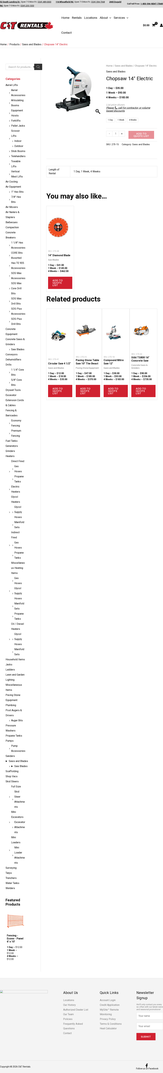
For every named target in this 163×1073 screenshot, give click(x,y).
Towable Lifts (16, 164)
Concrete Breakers (11, 235)
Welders (10, 888)
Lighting (10, 679)
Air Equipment (13, 186)
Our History (69, 1004)
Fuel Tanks (12, 440)
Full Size (16, 786)
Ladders (10, 669)
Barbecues (12, 222)
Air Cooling (12, 181)
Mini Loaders (15, 840)
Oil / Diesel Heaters (17, 626)
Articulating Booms (17, 103)
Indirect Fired (15, 535)
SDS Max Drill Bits (16, 301)
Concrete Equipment (11, 332)
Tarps (9, 872)
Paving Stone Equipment (13, 698)
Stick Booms (18, 151)
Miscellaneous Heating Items (18, 568)
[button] (109, 18)
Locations (90, 18)
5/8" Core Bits (16, 382)
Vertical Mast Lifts (17, 174)
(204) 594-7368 (98, 2)
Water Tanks (12, 883)
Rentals (77, 18)
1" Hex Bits (17, 191)
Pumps (10, 740)
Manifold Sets (19, 525)
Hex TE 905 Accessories (18, 265)
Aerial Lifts (12, 85)
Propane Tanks (19, 479)
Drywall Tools (13, 390)
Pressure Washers (11, 728)
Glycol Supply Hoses (18, 512)
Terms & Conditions (111, 1023)
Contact (66, 32)
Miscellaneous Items (14, 687)
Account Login (108, 1000)
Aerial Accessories (18, 93)
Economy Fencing (16, 423)
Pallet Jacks (18, 125)
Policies (67, 1019)
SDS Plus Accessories (18, 311)
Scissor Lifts (15, 133)
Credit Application (110, 1004)
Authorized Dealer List (75, 1009)
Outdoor (18, 146)
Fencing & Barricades (12, 413)
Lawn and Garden (15, 674)
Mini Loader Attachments (19, 855)
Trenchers (11, 878)
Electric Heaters (15, 489)
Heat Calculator (108, 1028)
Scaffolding (12, 771)
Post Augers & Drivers (14, 713)
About (104, 18)
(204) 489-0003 (44, 2)
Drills (8, 364)
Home (65, 18)
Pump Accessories (18, 748)
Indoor (17, 140)
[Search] (38, 67)
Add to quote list (141, 134)
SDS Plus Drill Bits (16, 321)
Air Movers (12, 207)
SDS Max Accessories (18, 276)
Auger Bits (17, 720)
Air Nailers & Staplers (12, 215)
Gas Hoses (18, 469)
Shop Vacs (12, 776)
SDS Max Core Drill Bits (16, 288)
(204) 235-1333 (27, 5)
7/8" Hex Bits (16, 199)
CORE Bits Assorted (17, 255)
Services (119, 18)
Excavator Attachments (19, 827)
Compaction (12, 227)
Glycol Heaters (15, 499)
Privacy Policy (108, 1019)
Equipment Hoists (17, 113)
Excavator (11, 395)
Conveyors (12, 354)
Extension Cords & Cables (15, 403)
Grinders (10, 451)
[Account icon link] (161, 25)
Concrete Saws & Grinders (15, 342)
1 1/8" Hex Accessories (18, 245)
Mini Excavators (17, 814)
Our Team (68, 1014)
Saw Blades (17, 349)
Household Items (15, 659)
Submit (146, 1036)
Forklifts (16, 120)
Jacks (9, 664)
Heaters (10, 456)
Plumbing (11, 705)
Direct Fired (17, 461)
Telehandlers (18, 156)
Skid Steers (12, 781)
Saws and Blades (18, 761)
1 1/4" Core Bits (17, 372)
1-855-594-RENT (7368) (152, 4)
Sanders (10, 756)
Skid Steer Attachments (19, 799)
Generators (12, 445)
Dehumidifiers (13, 359)
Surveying (11, 867)
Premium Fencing (16, 433)
